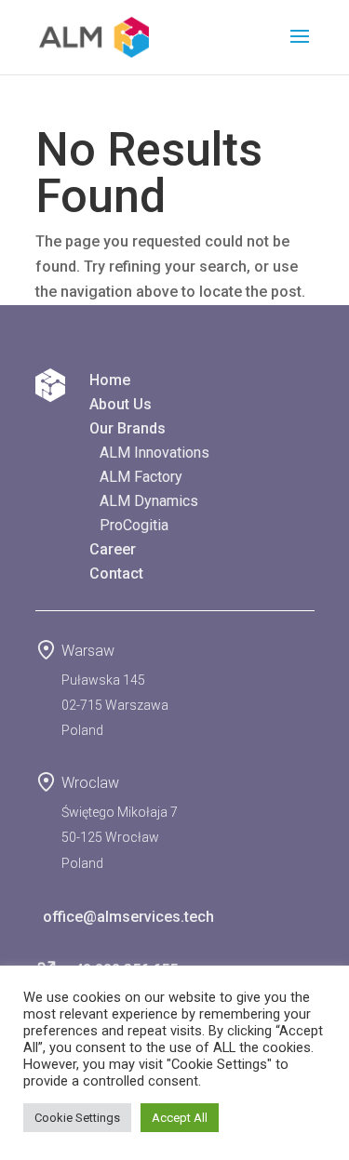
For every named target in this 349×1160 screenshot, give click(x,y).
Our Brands (127, 428)
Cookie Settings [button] (77, 1118)
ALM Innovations (154, 452)
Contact (116, 573)
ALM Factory (141, 477)
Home (109, 380)
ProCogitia (134, 525)
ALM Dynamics (149, 501)
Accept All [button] (180, 1118)
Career (112, 549)
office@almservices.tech (124, 917)
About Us (120, 404)
